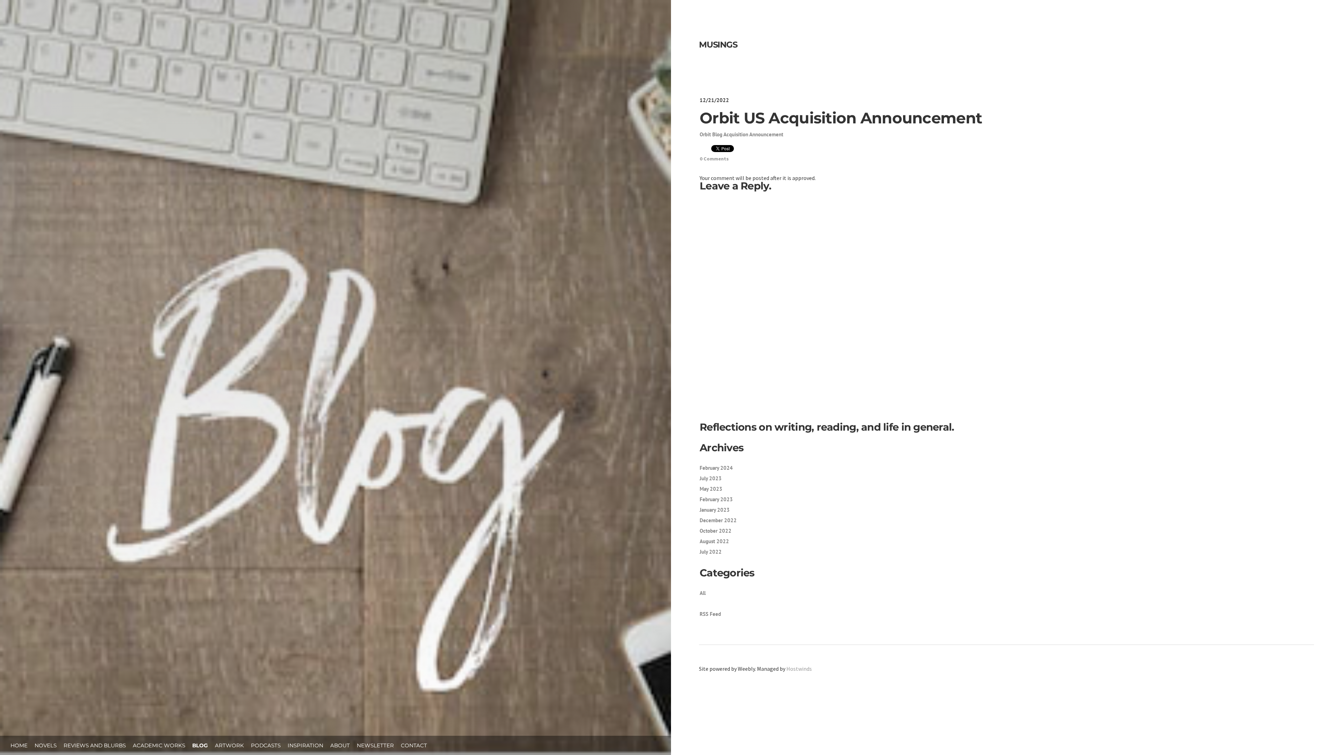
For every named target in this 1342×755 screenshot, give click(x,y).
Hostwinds (799, 668)
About (340, 745)
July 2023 (711, 478)
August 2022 (714, 541)
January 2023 (715, 509)
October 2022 (715, 530)
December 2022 (718, 520)
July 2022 (711, 551)
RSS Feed (710, 614)
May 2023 (711, 489)
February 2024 (716, 468)
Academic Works (159, 745)
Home (19, 745)
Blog (200, 745)
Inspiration (305, 745)
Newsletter (375, 745)
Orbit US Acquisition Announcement (841, 118)
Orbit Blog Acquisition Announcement (741, 134)
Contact (414, 745)
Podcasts (266, 745)
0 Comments (714, 159)
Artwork (229, 745)
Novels (46, 745)
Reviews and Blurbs (95, 745)
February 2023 (716, 499)
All (703, 593)
